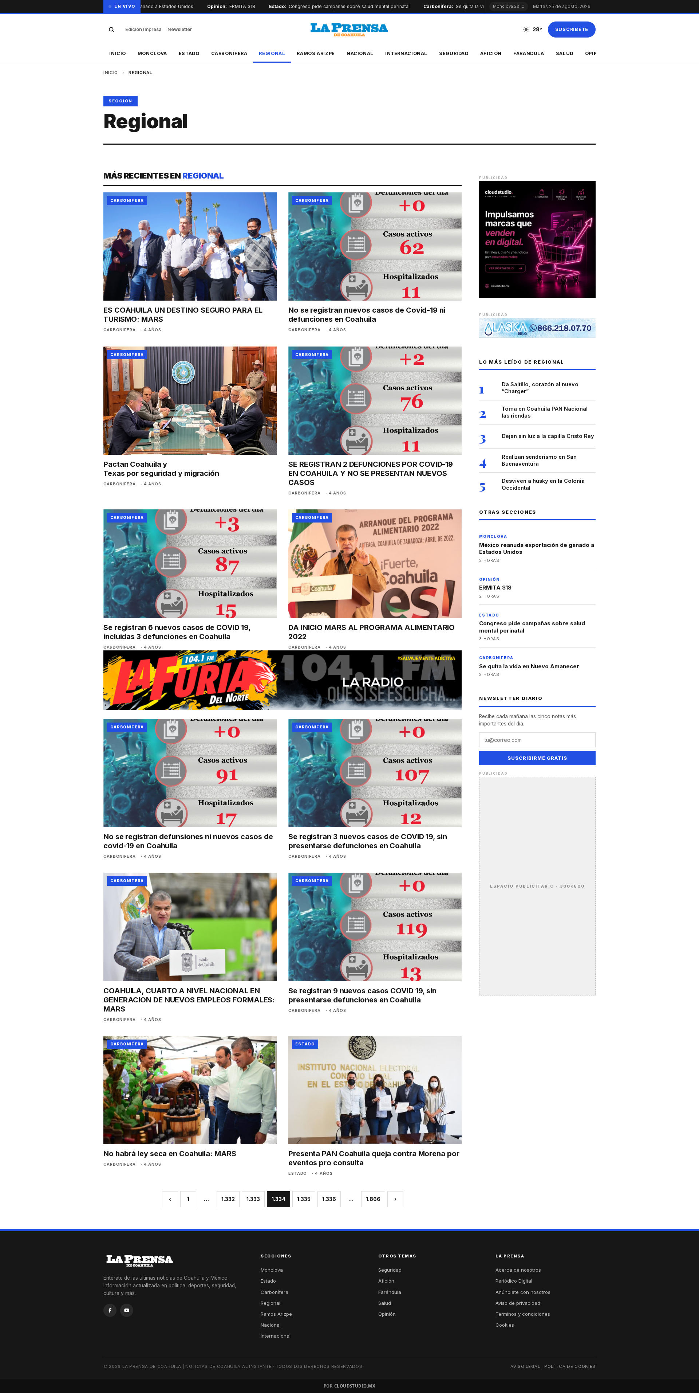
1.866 (373, 1199)
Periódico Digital (513, 1281)
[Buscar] (111, 29)
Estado (189, 53)
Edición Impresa (143, 29)
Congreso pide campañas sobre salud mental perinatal (332, 6)
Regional (272, 53)
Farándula (528, 53)
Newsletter (179, 29)
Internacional (406, 53)
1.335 (304, 1199)
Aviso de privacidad (517, 1303)
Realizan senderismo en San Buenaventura (539, 460)
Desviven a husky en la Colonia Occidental (543, 484)
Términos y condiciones (522, 1314)
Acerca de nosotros (518, 1270)
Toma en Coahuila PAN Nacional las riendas (545, 412)
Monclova (152, 53)
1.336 (329, 1199)
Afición (491, 53)
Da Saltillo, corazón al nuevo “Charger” (540, 387)
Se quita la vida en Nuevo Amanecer (479, 6)
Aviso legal (525, 1366)
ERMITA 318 (226, 6)
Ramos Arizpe (316, 53)
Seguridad (454, 53)
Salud (564, 53)
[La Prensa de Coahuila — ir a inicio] (349, 29)
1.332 (228, 1199)
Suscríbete (572, 29)
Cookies (504, 1325)
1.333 (253, 1199)
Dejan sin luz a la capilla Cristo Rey (548, 436)
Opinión (387, 1314)
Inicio (117, 53)
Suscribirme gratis (537, 758)
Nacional (360, 53)
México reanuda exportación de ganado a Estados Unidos (536, 548)
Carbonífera (229, 53)
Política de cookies (570, 1366)
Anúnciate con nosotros (522, 1292)
